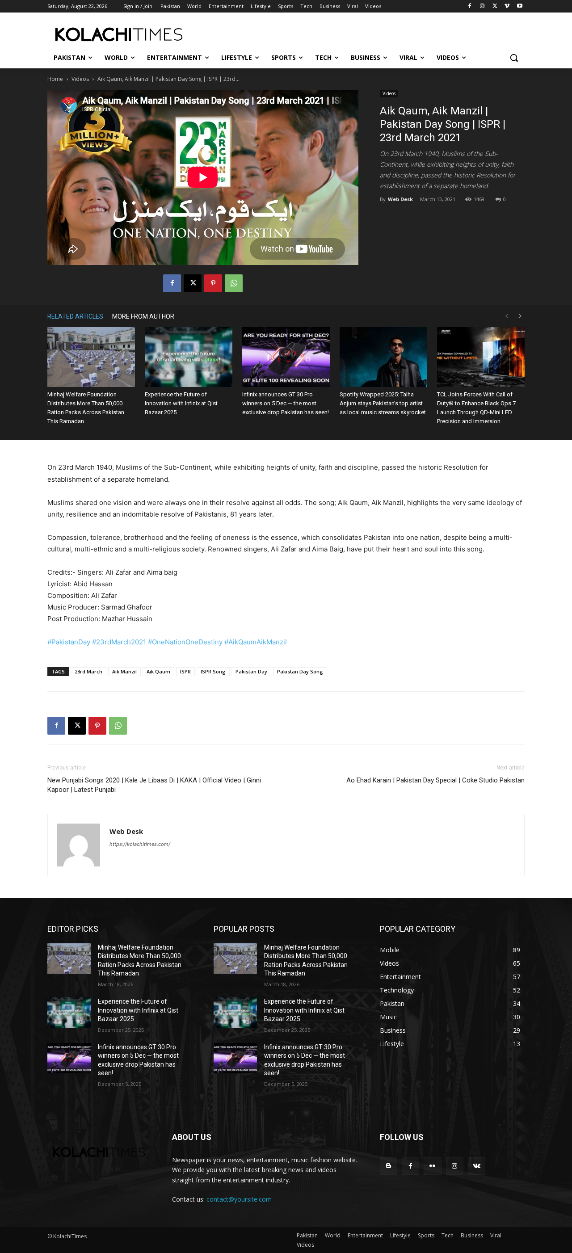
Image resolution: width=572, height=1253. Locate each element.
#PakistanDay (68, 642)
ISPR (185, 671)
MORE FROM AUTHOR (143, 316)
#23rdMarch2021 (119, 642)
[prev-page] (506, 316)
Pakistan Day (251, 671)
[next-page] (520, 316)
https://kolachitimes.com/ (139, 844)
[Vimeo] (507, 6)
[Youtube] (519, 6)
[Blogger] (388, 1166)
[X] (495, 6)
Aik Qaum (158, 671)
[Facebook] (470, 6)
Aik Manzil (124, 671)
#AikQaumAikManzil (255, 642)
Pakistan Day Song (300, 671)
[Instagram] (482, 6)
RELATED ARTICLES (75, 316)
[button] (514, 57)
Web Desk (400, 199)
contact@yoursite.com (239, 1199)
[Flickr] (432, 1166)
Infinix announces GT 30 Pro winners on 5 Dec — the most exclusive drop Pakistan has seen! (285, 403)
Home (55, 79)
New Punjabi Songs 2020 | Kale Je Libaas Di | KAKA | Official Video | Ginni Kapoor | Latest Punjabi (154, 785)
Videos (80, 79)
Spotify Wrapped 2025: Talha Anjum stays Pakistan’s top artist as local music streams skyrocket (383, 403)
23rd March (88, 671)
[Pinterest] (213, 283)
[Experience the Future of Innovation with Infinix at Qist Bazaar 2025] (188, 357)
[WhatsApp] (234, 283)
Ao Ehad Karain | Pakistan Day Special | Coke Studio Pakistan (435, 780)
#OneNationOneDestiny (185, 642)
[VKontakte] (476, 1166)
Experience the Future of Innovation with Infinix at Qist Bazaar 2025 (181, 403)
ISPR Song (213, 671)
